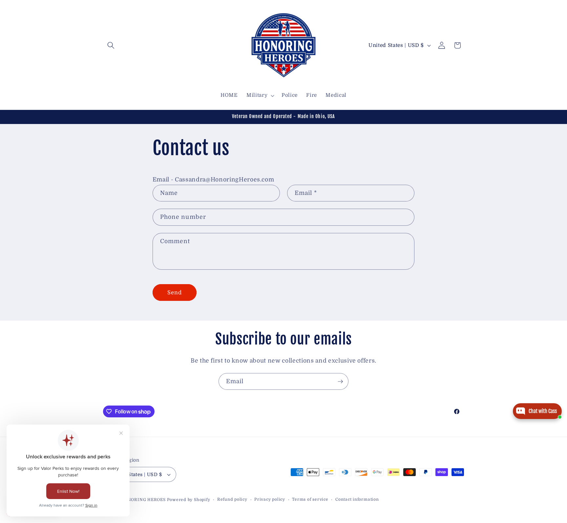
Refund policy (232, 499)
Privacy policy (269, 499)
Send (174, 292)
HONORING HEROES (143, 499)
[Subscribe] (340, 381)
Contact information (357, 499)
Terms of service (310, 499)
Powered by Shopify (188, 499)
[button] (111, 45)
